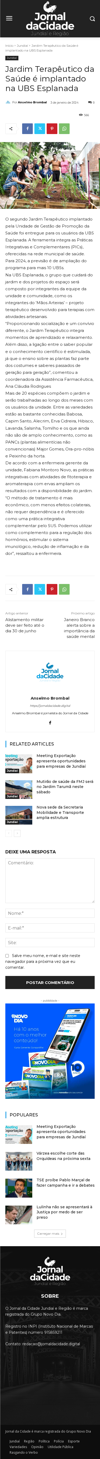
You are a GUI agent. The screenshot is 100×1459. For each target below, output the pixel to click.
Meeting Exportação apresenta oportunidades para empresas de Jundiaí (61, 760)
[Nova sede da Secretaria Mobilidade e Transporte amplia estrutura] (18, 815)
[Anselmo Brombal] (8, 102)
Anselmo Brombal (32, 102)
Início (9, 46)
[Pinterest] (52, 128)
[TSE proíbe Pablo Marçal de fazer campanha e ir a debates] (18, 1188)
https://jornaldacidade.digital (50, 706)
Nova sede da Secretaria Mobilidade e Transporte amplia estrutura (60, 812)
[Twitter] (39, 128)
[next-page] (17, 833)
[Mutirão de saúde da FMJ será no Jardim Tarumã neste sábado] (18, 789)
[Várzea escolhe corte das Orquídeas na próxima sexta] (18, 1161)
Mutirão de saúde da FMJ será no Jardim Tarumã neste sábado (65, 786)
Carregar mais (48, 1233)
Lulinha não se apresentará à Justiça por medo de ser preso (64, 1212)
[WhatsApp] (64, 128)
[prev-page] (8, 833)
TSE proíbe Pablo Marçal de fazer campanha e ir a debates (66, 1183)
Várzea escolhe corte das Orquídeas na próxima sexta (63, 1156)
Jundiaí (22, 46)
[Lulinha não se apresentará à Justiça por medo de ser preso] (18, 1215)
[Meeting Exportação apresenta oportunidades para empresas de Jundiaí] (18, 763)
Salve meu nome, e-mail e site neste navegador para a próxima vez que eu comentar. (42, 961)
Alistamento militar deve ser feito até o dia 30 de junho (24, 625)
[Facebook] (27, 128)
